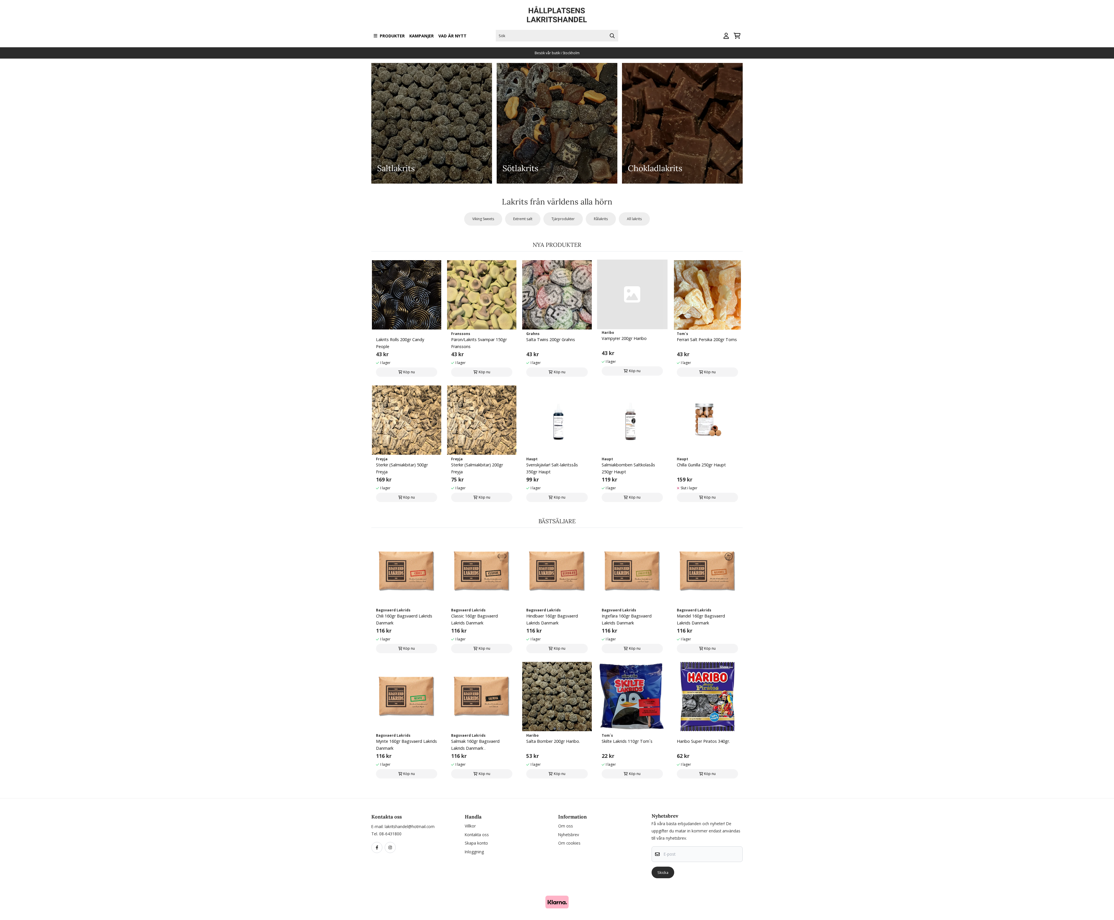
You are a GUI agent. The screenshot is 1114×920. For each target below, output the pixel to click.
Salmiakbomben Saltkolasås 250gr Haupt (628, 468)
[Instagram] (391, 848)
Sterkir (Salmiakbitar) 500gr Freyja (402, 468)
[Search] (612, 35)
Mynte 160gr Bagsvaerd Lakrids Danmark (406, 744)
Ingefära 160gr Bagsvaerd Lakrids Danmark (627, 619)
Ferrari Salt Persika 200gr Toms (707, 339)
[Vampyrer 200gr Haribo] (632, 294)
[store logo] (557, 14)
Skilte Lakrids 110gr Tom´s (627, 741)
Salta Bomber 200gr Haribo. (553, 741)
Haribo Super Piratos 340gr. (703, 741)
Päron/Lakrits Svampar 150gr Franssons (479, 343)
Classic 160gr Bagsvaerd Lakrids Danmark (474, 619)
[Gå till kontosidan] (726, 35)
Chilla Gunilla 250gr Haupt (701, 465)
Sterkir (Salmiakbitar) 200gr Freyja (477, 468)
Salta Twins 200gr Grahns (550, 339)
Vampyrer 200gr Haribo (624, 338)
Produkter (392, 36)
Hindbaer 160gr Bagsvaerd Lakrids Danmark (552, 619)
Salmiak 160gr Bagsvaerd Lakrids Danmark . (475, 744)
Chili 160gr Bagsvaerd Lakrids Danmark (404, 619)
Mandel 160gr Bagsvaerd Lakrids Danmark (701, 619)
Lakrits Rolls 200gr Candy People (400, 343)
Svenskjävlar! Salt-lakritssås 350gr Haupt (552, 468)
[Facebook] (378, 848)
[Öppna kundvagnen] (737, 35)
